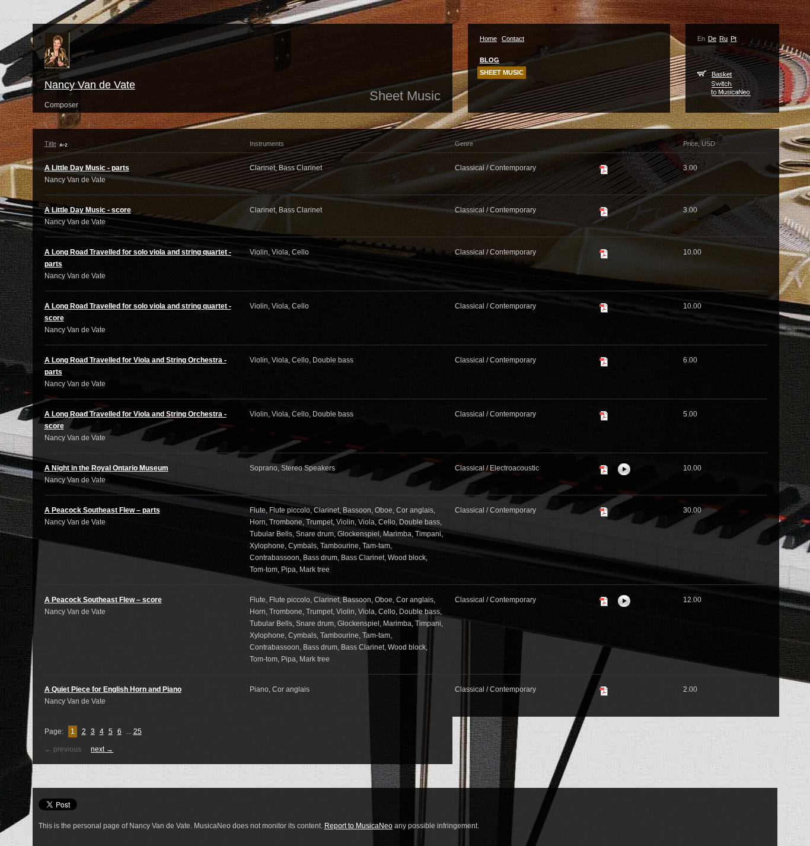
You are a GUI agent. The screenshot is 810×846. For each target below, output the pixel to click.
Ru (723, 38)
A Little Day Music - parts (86, 168)
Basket (722, 74)
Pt (733, 38)
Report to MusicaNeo (358, 826)
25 (137, 731)
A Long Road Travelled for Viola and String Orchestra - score (135, 420)
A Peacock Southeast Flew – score (103, 600)
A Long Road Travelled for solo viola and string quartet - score (137, 312)
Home (488, 38)
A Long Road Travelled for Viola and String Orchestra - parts (135, 366)
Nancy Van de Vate (89, 85)
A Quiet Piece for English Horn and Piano (112, 689)
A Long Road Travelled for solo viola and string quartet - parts (137, 258)
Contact (513, 38)
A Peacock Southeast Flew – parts (102, 510)
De (712, 38)
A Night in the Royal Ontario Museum (106, 468)
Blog (489, 59)
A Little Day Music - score (87, 210)
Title (50, 143)
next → (102, 749)
